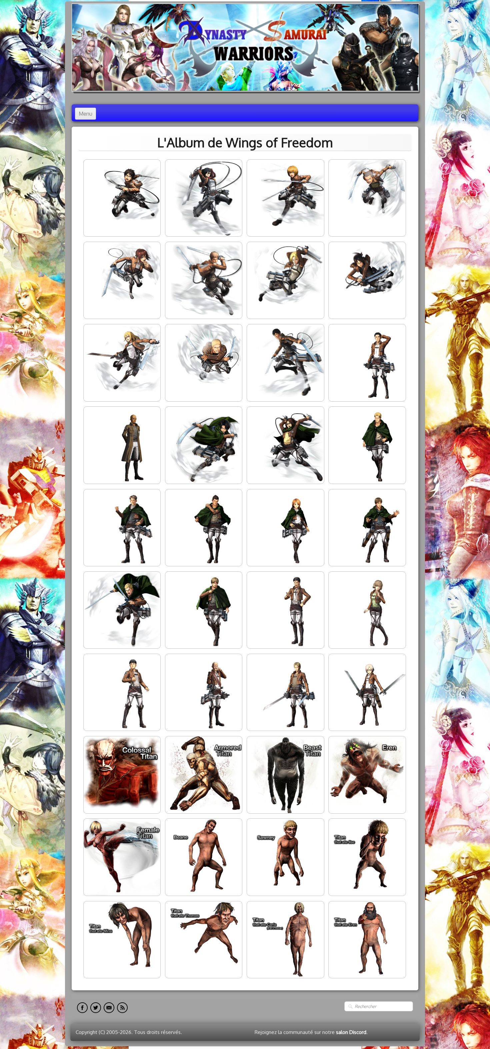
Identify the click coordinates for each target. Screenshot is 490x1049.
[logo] (245, 47)
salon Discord (351, 1032)
